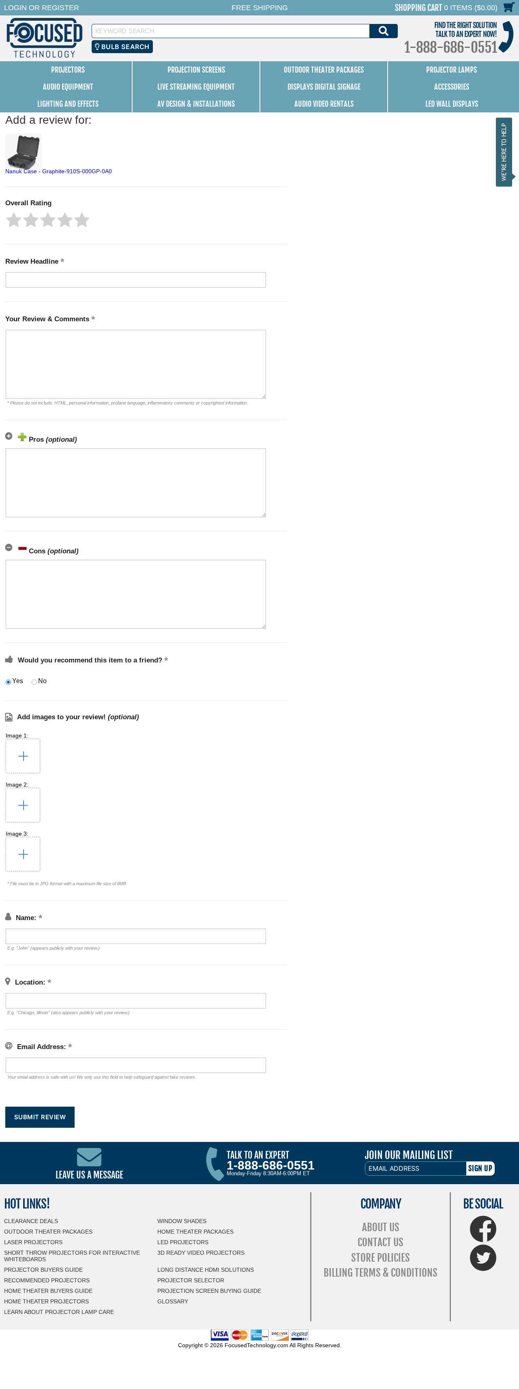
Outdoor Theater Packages (324, 69)
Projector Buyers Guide (43, 1269)
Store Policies (380, 1257)
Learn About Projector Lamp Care (59, 1312)
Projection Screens (196, 69)
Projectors (68, 69)
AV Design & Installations (196, 103)
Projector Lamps (451, 69)
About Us (380, 1227)
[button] (14, 220)
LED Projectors (182, 1242)
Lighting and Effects (68, 103)
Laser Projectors (33, 1242)
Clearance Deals (31, 1221)
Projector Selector (190, 1280)
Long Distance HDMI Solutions (205, 1269)
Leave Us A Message (89, 1175)
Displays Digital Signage (323, 86)
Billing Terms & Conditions (381, 1272)
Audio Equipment (68, 86)
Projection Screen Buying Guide (209, 1291)
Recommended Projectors (47, 1280)
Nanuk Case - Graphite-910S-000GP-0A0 (58, 171)
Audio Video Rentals (324, 103)
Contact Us (380, 1242)
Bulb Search (124, 47)
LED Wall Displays (451, 103)
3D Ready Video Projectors (200, 1252)
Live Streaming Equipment (196, 86)
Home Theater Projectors (46, 1301)
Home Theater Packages (195, 1231)
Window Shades (181, 1221)
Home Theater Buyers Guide (48, 1291)
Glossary (172, 1301)
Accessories (451, 86)
